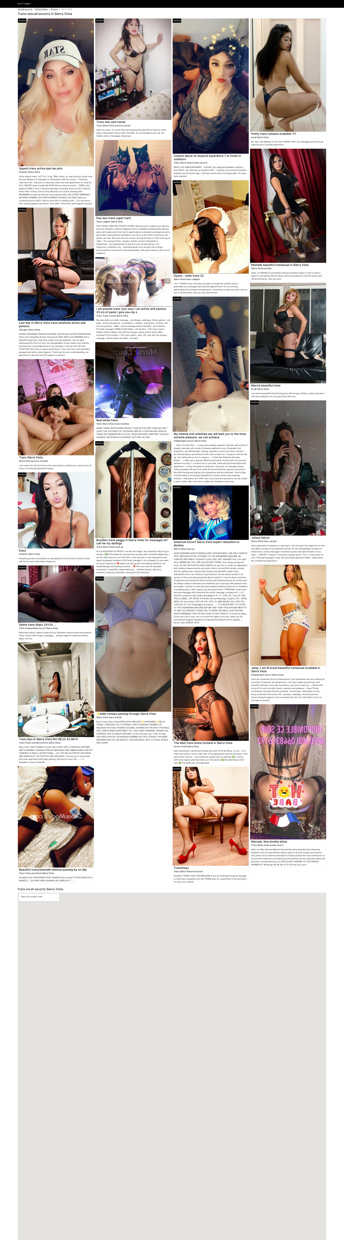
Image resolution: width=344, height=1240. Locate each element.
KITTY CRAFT (24, 4)
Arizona (54, 9)
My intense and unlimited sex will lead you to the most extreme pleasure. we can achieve (210, 435)
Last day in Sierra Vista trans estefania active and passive (52, 324)
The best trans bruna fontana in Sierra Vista (203, 743)
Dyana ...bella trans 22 (189, 275)
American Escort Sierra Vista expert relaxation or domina (206, 543)
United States (41, 9)
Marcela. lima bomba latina (269, 841)
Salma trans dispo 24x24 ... (37, 624)
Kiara (22, 550)
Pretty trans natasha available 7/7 (273, 133)
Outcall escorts (25, 9)
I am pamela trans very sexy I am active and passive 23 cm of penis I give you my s (131, 310)
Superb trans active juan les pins (40, 168)
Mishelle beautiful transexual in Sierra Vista (280, 265)
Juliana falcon (260, 537)
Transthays (181, 868)
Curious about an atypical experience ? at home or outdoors (207, 157)
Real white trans (107, 420)
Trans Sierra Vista (31, 457)
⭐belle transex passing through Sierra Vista (126, 713)
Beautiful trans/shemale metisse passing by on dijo (53, 869)
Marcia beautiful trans (265, 385)
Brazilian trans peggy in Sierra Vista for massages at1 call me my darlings (132, 541)
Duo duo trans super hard (113, 218)
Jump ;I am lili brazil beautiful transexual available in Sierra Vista (285, 669)
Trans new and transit (110, 122)
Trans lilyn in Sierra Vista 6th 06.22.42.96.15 (48, 739)
